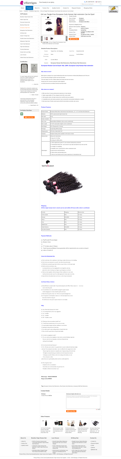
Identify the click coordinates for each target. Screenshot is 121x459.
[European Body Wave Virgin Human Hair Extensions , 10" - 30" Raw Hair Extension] (95, 423)
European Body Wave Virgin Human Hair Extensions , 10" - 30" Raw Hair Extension (95, 430)
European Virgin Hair (34, 11)
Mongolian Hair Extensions (26, 30)
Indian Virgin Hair (24, 19)
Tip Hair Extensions (24, 49)
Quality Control (56, 8)
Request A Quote (76, 8)
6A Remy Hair (23, 33)
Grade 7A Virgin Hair (24, 35)
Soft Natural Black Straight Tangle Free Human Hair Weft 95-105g (39, 451)
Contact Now (74, 39)
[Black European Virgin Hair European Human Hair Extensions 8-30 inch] (58, 423)
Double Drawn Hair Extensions (27, 38)
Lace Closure (23, 54)
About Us (37, 8)
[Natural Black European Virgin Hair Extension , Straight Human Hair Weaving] (83, 423)
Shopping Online (88, 8)
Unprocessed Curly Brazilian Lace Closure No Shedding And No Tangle (60, 451)
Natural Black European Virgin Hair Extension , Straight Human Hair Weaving (83, 430)
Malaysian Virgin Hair (25, 41)
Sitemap (93, 447)
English (99, 1)
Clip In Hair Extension (25, 44)
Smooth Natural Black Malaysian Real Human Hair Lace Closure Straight (60, 442)
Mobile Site (94, 449)
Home (22, 8)
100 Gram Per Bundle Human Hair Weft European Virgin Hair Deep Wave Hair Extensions (46, 431)
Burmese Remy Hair (24, 25)
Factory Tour (46, 8)
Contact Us (66, 8)
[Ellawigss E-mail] (42, 398)
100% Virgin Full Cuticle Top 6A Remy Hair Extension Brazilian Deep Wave (79, 451)
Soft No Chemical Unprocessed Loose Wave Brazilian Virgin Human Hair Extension (40, 442)
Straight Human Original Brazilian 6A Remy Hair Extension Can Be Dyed (79, 442)
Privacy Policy (22, 454)
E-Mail (92, 445)
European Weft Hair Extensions (81, 386)
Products (29, 8)
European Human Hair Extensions (51, 386)
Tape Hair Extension (24, 46)
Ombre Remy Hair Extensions (27, 57)
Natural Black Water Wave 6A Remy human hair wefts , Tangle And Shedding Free (79, 447)
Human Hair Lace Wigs (25, 52)
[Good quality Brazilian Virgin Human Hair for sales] (24, 68)
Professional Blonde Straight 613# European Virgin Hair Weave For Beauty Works (70, 430)
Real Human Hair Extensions (66, 386)
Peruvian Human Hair (25, 22)
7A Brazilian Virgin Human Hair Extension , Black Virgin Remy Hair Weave (40, 447)
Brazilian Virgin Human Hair (26, 16)
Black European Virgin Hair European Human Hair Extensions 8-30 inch (58, 430)
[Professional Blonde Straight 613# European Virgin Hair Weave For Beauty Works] (71, 423)
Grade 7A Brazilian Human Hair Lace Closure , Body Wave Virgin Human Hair (60, 447)
